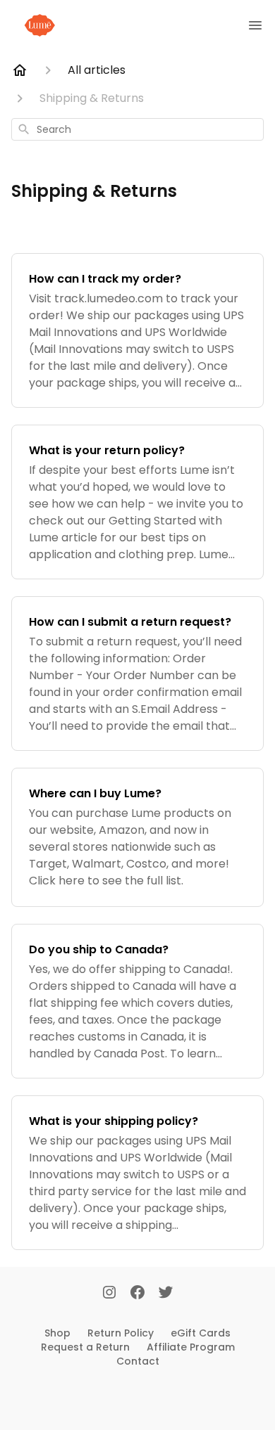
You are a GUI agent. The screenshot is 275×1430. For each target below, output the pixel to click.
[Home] (19, 70)
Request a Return (85, 1347)
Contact (137, 1361)
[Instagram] (109, 1293)
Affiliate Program (191, 1347)
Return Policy (120, 1333)
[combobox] (137, 129)
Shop (57, 1333)
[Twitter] (165, 1293)
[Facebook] (137, 1293)
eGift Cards (201, 1333)
